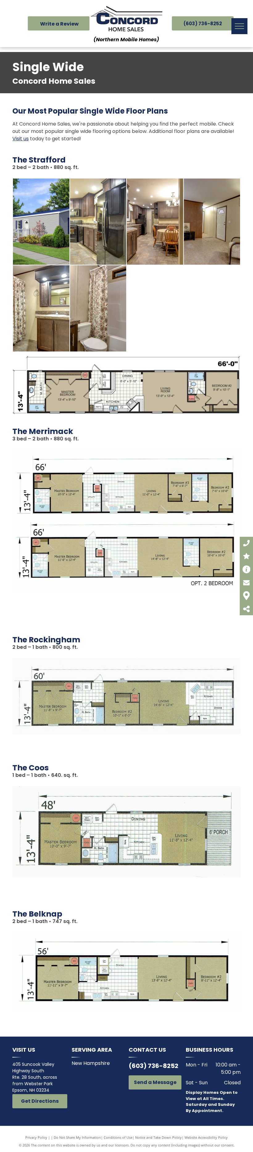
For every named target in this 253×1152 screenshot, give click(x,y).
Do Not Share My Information (77, 1137)
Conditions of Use (118, 1137)
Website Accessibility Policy (206, 1137)
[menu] (239, 26)
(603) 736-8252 (153, 1066)
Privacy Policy (36, 1137)
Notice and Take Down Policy (158, 1137)
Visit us (20, 138)
